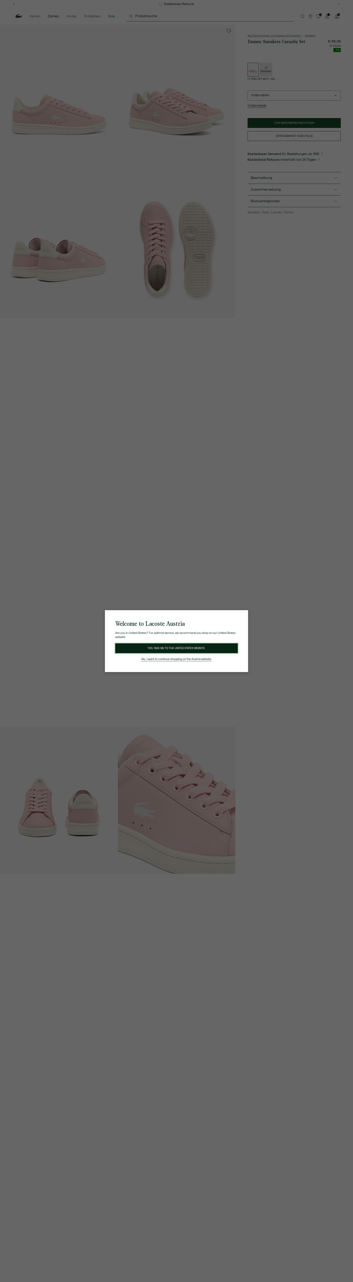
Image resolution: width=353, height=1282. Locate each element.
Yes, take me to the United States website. (176, 648)
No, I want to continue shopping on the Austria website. (176, 659)
